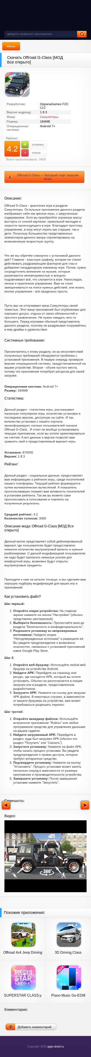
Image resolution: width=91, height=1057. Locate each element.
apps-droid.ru (55, 1046)
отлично (33, 144)
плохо (32, 152)
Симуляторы (49, 117)
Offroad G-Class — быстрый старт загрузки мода (48, 177)
